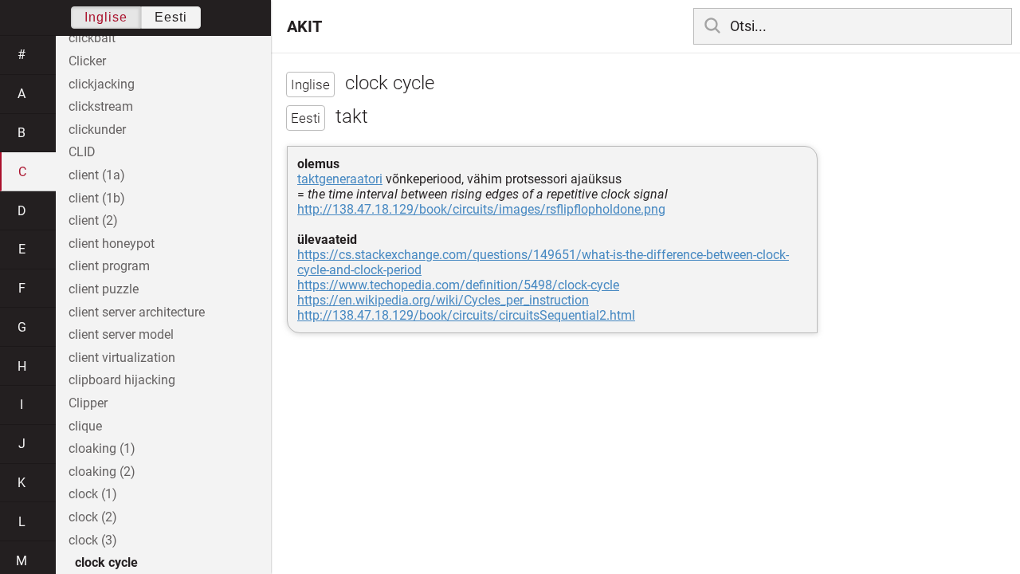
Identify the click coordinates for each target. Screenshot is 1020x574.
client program (109, 265)
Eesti (171, 17)
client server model (121, 334)
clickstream (101, 106)
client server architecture (137, 312)
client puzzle (104, 289)
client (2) (93, 220)
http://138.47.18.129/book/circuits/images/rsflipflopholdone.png (481, 209)
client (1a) (97, 175)
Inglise (106, 17)
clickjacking (102, 84)
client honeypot (112, 243)
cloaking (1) (102, 448)
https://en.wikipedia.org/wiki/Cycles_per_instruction (443, 300)
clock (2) (93, 517)
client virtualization (122, 357)
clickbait (92, 37)
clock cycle (106, 562)
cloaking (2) (102, 471)
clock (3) (93, 540)
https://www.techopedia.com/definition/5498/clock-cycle (458, 285)
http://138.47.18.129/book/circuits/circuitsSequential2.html (466, 315)
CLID (82, 151)
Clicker (87, 61)
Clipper (88, 403)
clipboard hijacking (122, 379)
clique (85, 426)
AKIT (304, 26)
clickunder (97, 129)
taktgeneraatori (339, 179)
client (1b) (97, 198)
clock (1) (93, 493)
